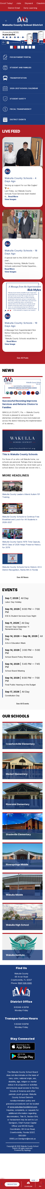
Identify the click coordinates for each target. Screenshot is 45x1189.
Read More (13, 196)
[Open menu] (6, 20)
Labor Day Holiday (13, 602)
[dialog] (22, 735)
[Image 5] (26, 47)
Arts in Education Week (15, 643)
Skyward (29, 3)
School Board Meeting (15, 671)
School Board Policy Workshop (19, 657)
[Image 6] (29, 47)
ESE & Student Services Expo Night (20, 616)
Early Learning (30, 8)
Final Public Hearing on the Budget (20, 685)
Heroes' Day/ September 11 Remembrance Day (17, 628)
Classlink (41, 3)
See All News (22, 577)
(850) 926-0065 (25, 983)
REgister (12, 1184)
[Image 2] (15, 47)
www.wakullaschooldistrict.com (23, 1107)
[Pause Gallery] (23, 42)
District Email (14, 8)
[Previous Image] (4, 42)
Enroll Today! (6, 3)
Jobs (18, 3)
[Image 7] (33, 47)
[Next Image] (41, 42)
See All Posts (22, 358)
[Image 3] (18, 47)
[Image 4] (22, 47)
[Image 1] (11, 47)
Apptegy (27, 1150)
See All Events (22, 703)
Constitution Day (12, 695)
